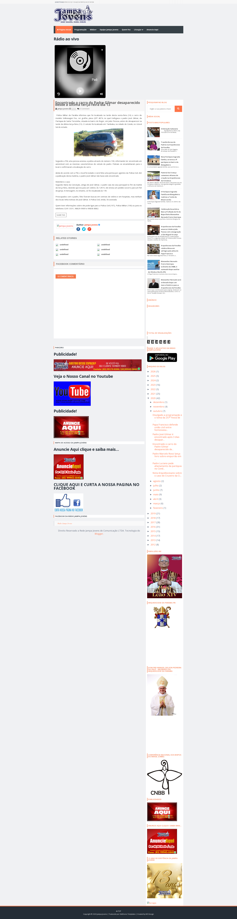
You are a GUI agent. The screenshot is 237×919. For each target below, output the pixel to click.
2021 (153, 393)
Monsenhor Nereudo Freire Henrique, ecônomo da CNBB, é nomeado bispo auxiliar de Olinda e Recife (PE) (163, 266)
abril (156, 498)
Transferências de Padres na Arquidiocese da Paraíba (170, 145)
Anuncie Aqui (152, 29)
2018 (153, 517)
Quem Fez (126, 29)
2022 (153, 389)
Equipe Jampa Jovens (109, 29)
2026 (153, 371)
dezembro (159, 402)
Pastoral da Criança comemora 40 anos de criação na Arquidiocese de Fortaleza (78, 2)
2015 (153, 531)
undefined (64, 245)
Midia (92, 29)
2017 (153, 522)
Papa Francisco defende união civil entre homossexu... (165, 427)
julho (156, 485)
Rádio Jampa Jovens (65, 523)
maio (156, 494)
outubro (158, 411)
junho (156, 489)
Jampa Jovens (102, 914)
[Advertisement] (162, 646)
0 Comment (84, 108)
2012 (153, 544)
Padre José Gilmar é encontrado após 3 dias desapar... (166, 437)
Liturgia (138, 29)
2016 (153, 526)
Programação (80, 29)
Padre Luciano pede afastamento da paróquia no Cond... (167, 466)
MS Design (150, 914)
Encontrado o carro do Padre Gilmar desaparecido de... (165, 447)
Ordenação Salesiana (169, 129)
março (157, 503)
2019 (153, 513)
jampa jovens (91, 224)
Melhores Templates (128, 914)
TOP (119, 911)
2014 (153, 535)
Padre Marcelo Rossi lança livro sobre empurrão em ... (167, 456)
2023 (153, 384)
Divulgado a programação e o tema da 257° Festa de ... (167, 417)
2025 (153, 375)
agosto (157, 481)
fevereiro (158, 507)
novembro (159, 406)
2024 (153, 380)
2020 (153, 398)
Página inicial (65, 29)
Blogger (99, 533)
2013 (153, 540)
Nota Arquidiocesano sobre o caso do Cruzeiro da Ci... (167, 474)
